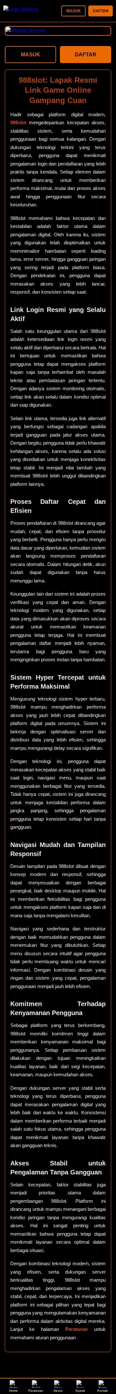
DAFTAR (101, 11)
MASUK (73, 11)
